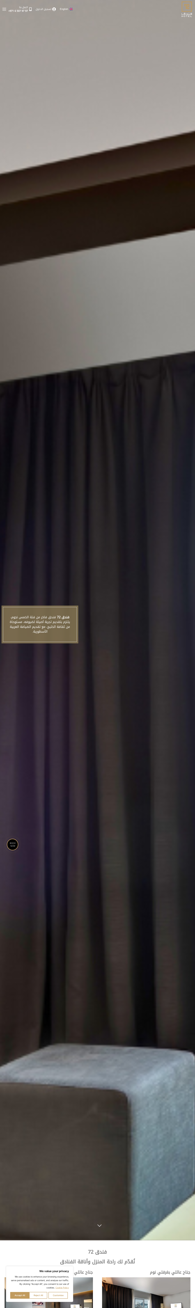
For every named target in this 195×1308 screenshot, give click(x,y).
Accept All (20, 1295)
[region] (39, 1284)
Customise (58, 1295)
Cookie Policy (62, 1287)
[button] (4, 9)
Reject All (38, 1295)
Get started (99, 1224)
